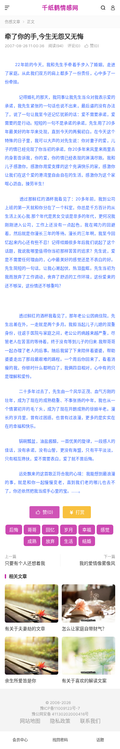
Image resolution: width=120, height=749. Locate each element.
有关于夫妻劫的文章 (25, 628)
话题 (100, 740)
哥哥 (32, 529)
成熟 (32, 541)
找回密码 (60, 740)
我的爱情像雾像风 (97, 563)
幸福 (86, 529)
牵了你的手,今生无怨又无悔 (44, 37)
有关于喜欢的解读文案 (84, 680)
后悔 (13, 529)
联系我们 (90, 721)
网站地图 (30, 721)
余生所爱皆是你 (20, 680)
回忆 (50, 529)
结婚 (86, 541)
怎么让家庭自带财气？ (84, 628)
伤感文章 (12, 21)
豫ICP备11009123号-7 (60, 708)
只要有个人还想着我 (25, 563)
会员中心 (20, 740)
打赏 (76, 512)
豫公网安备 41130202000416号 (60, 714)
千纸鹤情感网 (60, 7)
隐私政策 (60, 721)
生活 (68, 541)
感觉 (104, 529)
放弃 (50, 541)
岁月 (68, 529)
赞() (91, 45)
